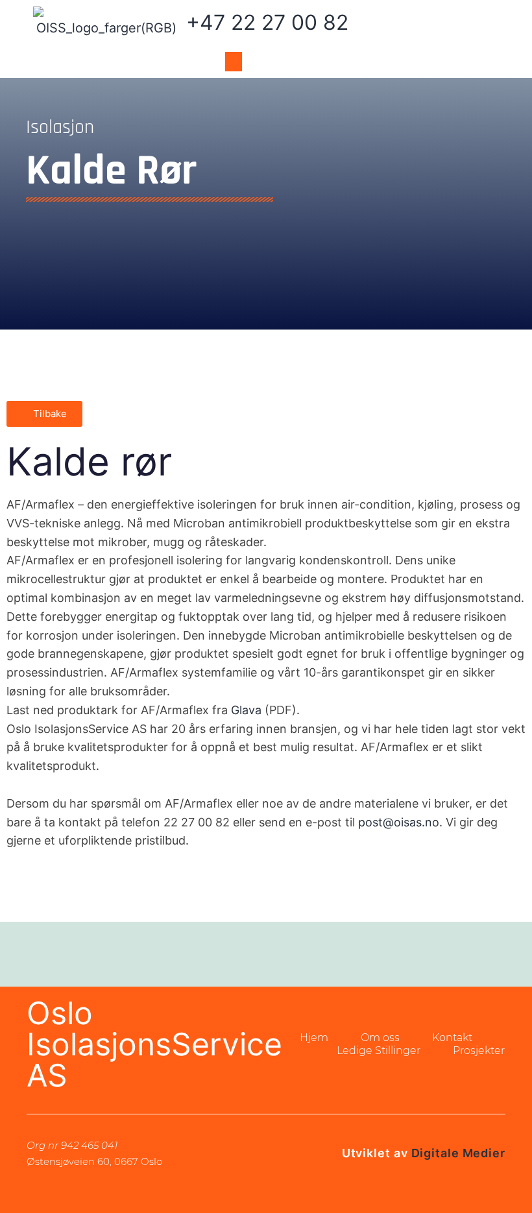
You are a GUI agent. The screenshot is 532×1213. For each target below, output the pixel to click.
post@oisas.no (398, 822)
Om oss (380, 1037)
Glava (246, 710)
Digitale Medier (458, 1153)
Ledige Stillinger (378, 1050)
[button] (233, 61)
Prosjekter (479, 1050)
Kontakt (452, 1037)
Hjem (314, 1037)
